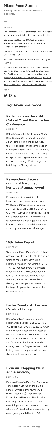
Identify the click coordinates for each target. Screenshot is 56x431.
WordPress (35, 427)
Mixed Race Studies (21, 5)
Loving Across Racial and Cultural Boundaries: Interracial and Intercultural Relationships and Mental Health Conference (25, 43)
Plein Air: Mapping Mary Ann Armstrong (25, 370)
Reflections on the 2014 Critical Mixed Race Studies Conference (27, 120)
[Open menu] (5, 22)
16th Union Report (20, 242)
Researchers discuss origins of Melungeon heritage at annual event (25, 183)
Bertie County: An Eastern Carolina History (26, 307)
